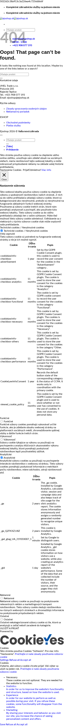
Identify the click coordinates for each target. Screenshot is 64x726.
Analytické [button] (5, 454)
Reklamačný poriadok (17, 111)
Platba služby (13, 125)
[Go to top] (1, 135)
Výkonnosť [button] (6, 436)
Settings (4, 660)
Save (3, 724)
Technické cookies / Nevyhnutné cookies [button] (22, 227)
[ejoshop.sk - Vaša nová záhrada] (14, 18)
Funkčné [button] (4, 418)
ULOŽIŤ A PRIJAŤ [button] (9, 628)
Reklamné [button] (5, 595)
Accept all (25, 660)
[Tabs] (9, 146)
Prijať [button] (26, 170)
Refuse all (14, 660)
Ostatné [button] (4, 616)
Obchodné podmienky (18, 122)
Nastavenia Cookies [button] (10, 170)
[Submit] (1, 78)
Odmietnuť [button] (35, 170)
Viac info (46, 170)
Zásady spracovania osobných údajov (26, 108)
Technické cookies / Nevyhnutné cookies (26, 231)
